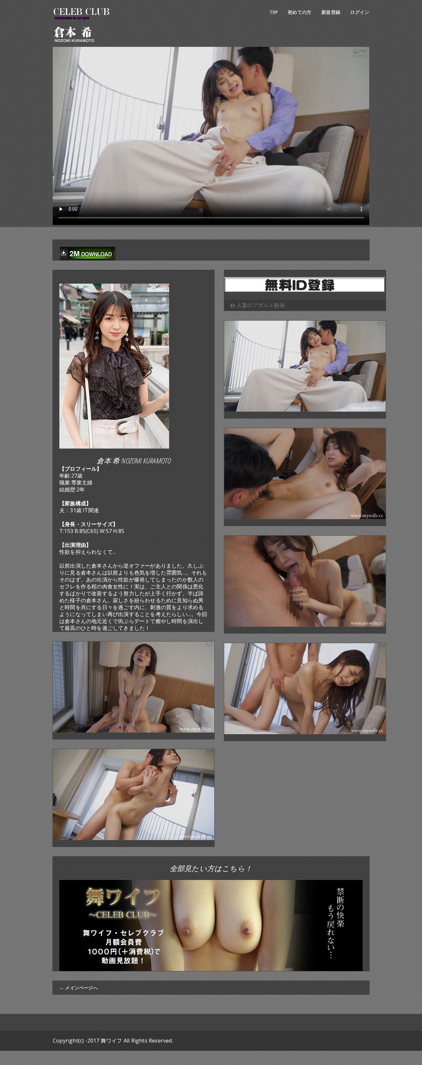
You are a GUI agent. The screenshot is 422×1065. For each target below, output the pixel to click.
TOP (274, 12)
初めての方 (300, 12)
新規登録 (331, 12)
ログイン (359, 12)
